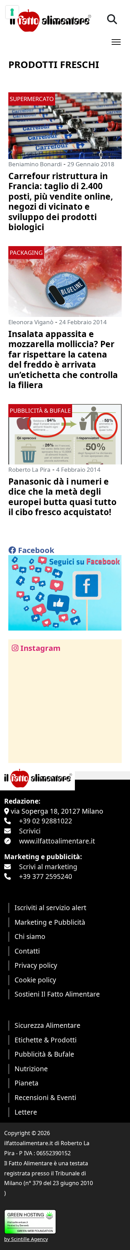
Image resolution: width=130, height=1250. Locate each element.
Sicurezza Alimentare (47, 1025)
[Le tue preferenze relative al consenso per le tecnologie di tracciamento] (12, 12)
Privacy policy (36, 965)
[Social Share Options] (18, 753)
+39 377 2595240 (45, 876)
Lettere (26, 1112)
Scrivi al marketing (48, 866)
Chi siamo (30, 936)
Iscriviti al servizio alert (50, 907)
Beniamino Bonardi (35, 164)
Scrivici (30, 831)
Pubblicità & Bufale (44, 1054)
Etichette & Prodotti (46, 1040)
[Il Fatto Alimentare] (49, 19)
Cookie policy (35, 979)
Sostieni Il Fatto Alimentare (57, 994)
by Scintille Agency (26, 1239)
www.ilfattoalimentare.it (57, 841)
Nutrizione (31, 1068)
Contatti (27, 951)
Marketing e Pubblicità (50, 922)
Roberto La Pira (29, 469)
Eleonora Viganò (30, 322)
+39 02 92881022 (45, 820)
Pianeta (26, 1083)
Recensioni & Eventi (45, 1097)
